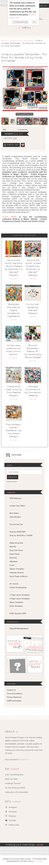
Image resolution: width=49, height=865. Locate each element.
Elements (13, 558)
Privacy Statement (14, 697)
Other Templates (16, 606)
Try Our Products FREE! (15, 788)
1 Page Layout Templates (21, 40)
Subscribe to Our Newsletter (16, 792)
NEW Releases (15, 498)
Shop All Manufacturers (19, 628)
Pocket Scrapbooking (18, 587)
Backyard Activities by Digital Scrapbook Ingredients (13, 310)
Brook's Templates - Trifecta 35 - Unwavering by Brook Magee (33, 352)
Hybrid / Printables (17, 569)
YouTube (12, 820)
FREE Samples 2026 (18, 613)
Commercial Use (16, 524)
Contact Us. (24, 759)
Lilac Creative (38, 861)
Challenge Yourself (12, 783)
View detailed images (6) (25, 114)
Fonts (12, 565)
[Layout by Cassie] (36, 121)
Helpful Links (13, 825)
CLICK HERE (9, 217)
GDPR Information (14, 701)
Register (42, 6)
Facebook (12, 812)
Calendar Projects (17, 573)
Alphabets (13, 561)
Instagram (12, 807)
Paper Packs (15, 554)
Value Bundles (15, 517)
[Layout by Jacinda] (20, 121)
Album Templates (16, 602)
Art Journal (14, 584)
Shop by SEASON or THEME (21, 535)
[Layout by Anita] (44, 121)
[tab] (24, 235)
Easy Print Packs (16, 550)
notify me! (8, 139)
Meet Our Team (11, 779)
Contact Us (11, 690)
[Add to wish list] (23, 145)
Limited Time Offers (17, 506)
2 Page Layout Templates (20, 599)
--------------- (14, 502)
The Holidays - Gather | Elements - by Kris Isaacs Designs (13, 431)
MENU (26, 28)
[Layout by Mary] (28, 121)
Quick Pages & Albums (19, 576)
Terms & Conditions (14, 694)
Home (4, 40)
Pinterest (12, 816)
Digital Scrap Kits (16, 543)
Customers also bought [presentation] (24, 235)
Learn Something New (14, 775)
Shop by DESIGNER (18, 532)
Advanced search (12, 481)
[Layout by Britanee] (5, 121)
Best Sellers (14, 513)
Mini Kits (13, 547)
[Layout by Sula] (13, 121)
